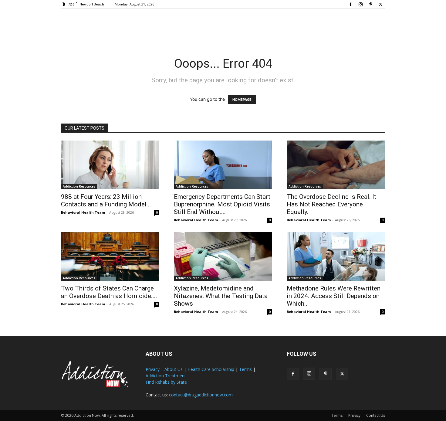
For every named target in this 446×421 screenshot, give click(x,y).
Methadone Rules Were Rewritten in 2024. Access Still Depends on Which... (333, 296)
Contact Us (375, 415)
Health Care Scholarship (211, 369)
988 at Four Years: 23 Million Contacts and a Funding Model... (106, 200)
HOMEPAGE (242, 99)
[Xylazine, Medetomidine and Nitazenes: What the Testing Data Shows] (223, 256)
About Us (173, 369)
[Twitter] (380, 4)
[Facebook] (350, 4)
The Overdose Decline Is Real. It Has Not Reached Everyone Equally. (331, 204)
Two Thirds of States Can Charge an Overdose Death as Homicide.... (109, 292)
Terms (245, 369)
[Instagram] (360, 4)
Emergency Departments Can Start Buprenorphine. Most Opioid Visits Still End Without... (222, 204)
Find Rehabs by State (166, 382)
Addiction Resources (79, 186)
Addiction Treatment (166, 376)
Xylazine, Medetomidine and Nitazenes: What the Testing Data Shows (221, 296)
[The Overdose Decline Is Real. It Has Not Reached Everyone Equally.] (336, 165)
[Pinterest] (370, 4)
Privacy (153, 369)
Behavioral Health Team (83, 212)
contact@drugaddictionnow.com (201, 395)
